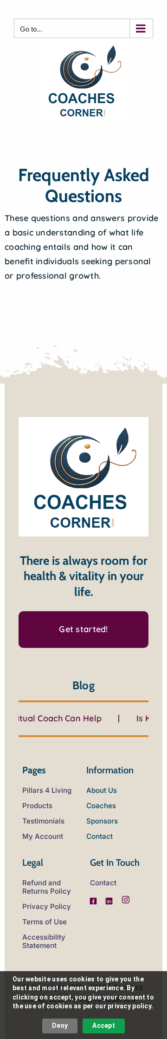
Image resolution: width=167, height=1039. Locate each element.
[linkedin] (109, 901)
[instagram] (125, 899)
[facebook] (93, 901)
